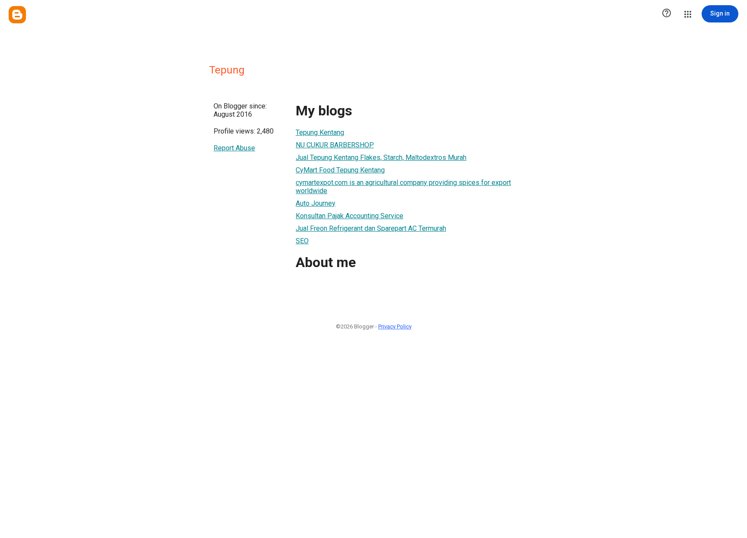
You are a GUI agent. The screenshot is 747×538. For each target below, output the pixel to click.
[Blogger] (17, 14)
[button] (666, 13)
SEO (302, 241)
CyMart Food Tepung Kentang (340, 170)
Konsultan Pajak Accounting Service (349, 216)
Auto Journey (315, 203)
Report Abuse (234, 148)
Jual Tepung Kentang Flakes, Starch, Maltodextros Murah (381, 157)
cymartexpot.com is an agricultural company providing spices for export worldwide (403, 186)
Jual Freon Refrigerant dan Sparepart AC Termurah (371, 228)
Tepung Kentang (320, 132)
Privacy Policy (395, 326)
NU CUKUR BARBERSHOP (335, 145)
